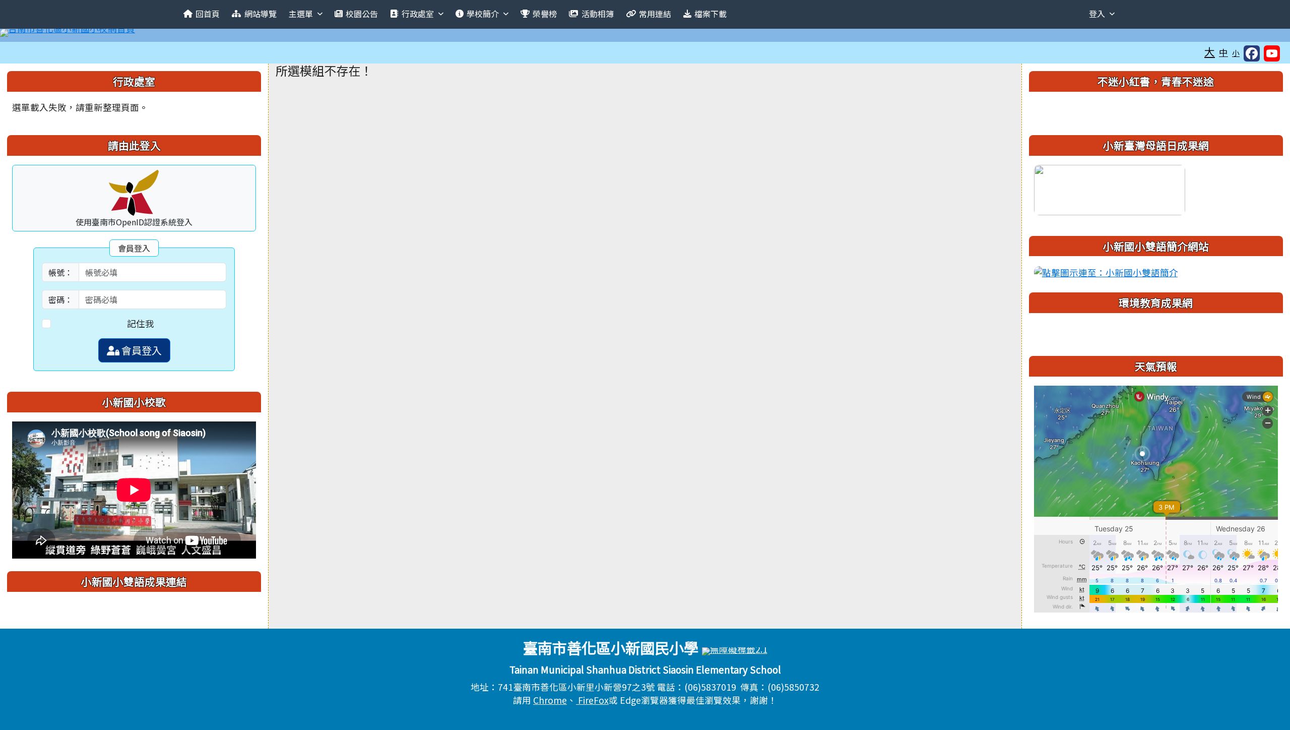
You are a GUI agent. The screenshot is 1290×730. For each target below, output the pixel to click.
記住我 (140, 323)
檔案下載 (710, 14)
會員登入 (140, 350)
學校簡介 (483, 14)
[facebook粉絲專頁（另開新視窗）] (1252, 53)
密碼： (60, 299)
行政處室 (418, 14)
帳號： (60, 272)
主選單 (301, 14)
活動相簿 (598, 14)
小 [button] (1236, 52)
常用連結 (655, 14)
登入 (1097, 14)
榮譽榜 (545, 14)
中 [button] (1223, 52)
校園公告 (362, 14)
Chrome (550, 700)
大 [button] (1209, 51)
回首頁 (208, 14)
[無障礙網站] (734, 650)
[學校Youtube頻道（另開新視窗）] (1272, 53)
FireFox (592, 700)
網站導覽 (260, 14)
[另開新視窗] (1109, 188)
